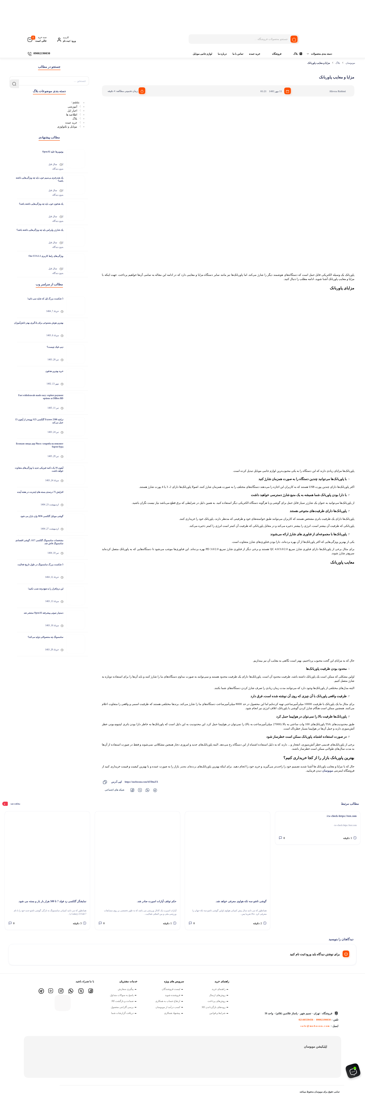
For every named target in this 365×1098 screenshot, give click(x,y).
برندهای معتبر (188, 766)
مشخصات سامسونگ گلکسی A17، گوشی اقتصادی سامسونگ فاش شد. (39, 542)
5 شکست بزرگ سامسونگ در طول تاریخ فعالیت (40, 564)
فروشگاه (276, 53)
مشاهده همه (15, 804)
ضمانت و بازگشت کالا (122, 1001)
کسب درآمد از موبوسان (168, 1007)
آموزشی (72, 106)
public (76, 102)
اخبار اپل (72, 110)
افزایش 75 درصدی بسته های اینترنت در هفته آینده (40, 492)
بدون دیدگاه (57, 168)
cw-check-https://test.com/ (342, 816)
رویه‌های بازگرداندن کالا (213, 1007)
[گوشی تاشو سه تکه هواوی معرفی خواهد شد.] (227, 854)
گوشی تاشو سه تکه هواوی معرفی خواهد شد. (241, 901)
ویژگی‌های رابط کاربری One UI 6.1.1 (46, 256)
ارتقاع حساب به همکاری (167, 1001)
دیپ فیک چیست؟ (55, 347)
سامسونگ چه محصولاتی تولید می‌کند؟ (45, 637)
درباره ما (222, 53)
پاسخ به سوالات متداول (122, 995)
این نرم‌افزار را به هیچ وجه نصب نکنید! (45, 588)
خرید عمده (254, 53)
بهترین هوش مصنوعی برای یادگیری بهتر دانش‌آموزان (38, 322)
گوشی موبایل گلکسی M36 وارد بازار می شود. (41, 516)
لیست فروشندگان (171, 989)
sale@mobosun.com (315, 1026)
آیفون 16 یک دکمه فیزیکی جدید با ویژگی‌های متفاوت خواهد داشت (39, 469)
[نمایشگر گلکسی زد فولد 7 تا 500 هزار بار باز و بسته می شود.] (47, 854)
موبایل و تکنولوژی (67, 126)
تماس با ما (237, 53)
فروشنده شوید (172, 995)
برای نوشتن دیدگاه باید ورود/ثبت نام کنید (315, 954)
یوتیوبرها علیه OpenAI (52, 151)
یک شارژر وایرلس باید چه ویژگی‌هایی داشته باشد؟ (40, 230)
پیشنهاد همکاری (172, 1013)
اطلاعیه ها (71, 114)
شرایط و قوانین (217, 1013)
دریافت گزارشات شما (122, 1013)
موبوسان (350, 62)
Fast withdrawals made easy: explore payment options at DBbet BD (40, 397)
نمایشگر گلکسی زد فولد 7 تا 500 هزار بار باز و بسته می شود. (52, 901)
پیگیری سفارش (126, 989)
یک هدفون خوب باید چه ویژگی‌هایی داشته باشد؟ (41, 204)
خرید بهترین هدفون (54, 371)
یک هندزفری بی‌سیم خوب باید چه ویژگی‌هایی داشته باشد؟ (39, 179)
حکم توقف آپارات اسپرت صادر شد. (156, 901)
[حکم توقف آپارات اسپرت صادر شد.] (137, 854)
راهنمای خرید (218, 989)
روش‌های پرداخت (216, 1001)
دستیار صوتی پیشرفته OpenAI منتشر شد (43, 613)
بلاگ (295, 53)
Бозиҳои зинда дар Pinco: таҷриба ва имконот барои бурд (39, 445)
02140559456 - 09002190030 (315, 1019)
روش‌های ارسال (217, 995)
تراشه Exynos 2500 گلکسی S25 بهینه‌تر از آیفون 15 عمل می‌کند (39, 421)
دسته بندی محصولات (321, 53)
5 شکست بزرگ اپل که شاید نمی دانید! (45, 298)
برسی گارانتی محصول (122, 1007)
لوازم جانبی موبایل (202, 53)
